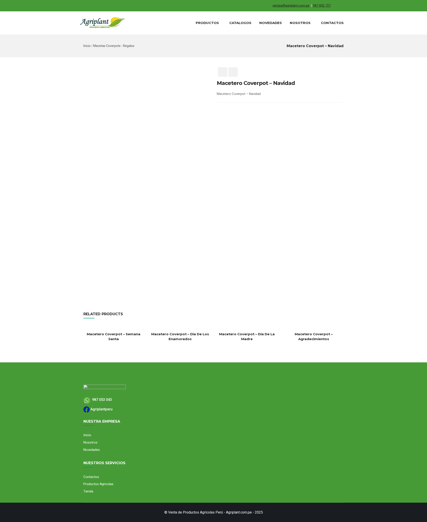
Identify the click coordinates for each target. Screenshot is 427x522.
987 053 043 (101, 400)
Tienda (88, 491)
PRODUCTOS (207, 23)
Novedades (91, 450)
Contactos (91, 477)
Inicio (87, 46)
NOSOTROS (300, 23)
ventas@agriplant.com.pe (290, 6)
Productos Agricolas (98, 484)
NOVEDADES (270, 23)
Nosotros (90, 442)
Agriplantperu (101, 409)
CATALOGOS (240, 23)
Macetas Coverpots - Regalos (113, 46)
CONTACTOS (332, 23)
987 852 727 (322, 6)
